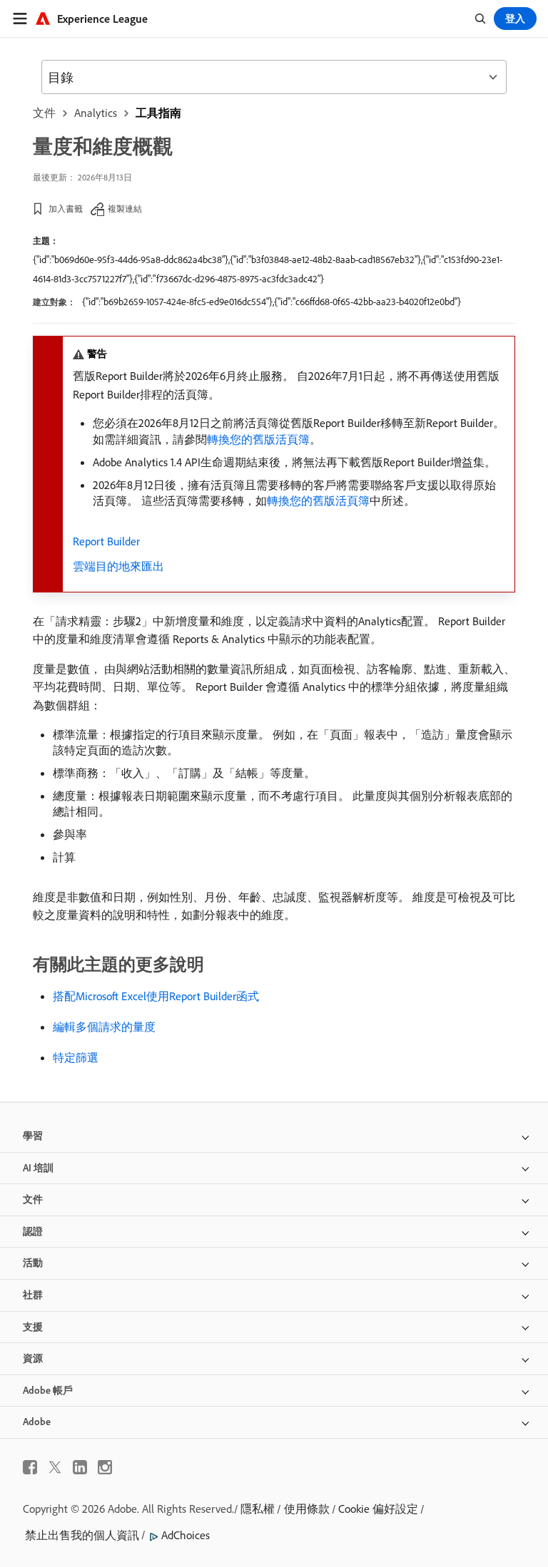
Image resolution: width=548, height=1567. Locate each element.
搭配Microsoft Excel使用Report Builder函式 (156, 996)
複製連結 (125, 208)
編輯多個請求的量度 (104, 1026)
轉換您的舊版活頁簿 (258, 439)
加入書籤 (66, 208)
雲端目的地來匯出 (118, 566)
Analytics (95, 113)
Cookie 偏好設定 (378, 1508)
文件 (44, 113)
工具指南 (158, 113)
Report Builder (106, 541)
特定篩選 (75, 1057)
